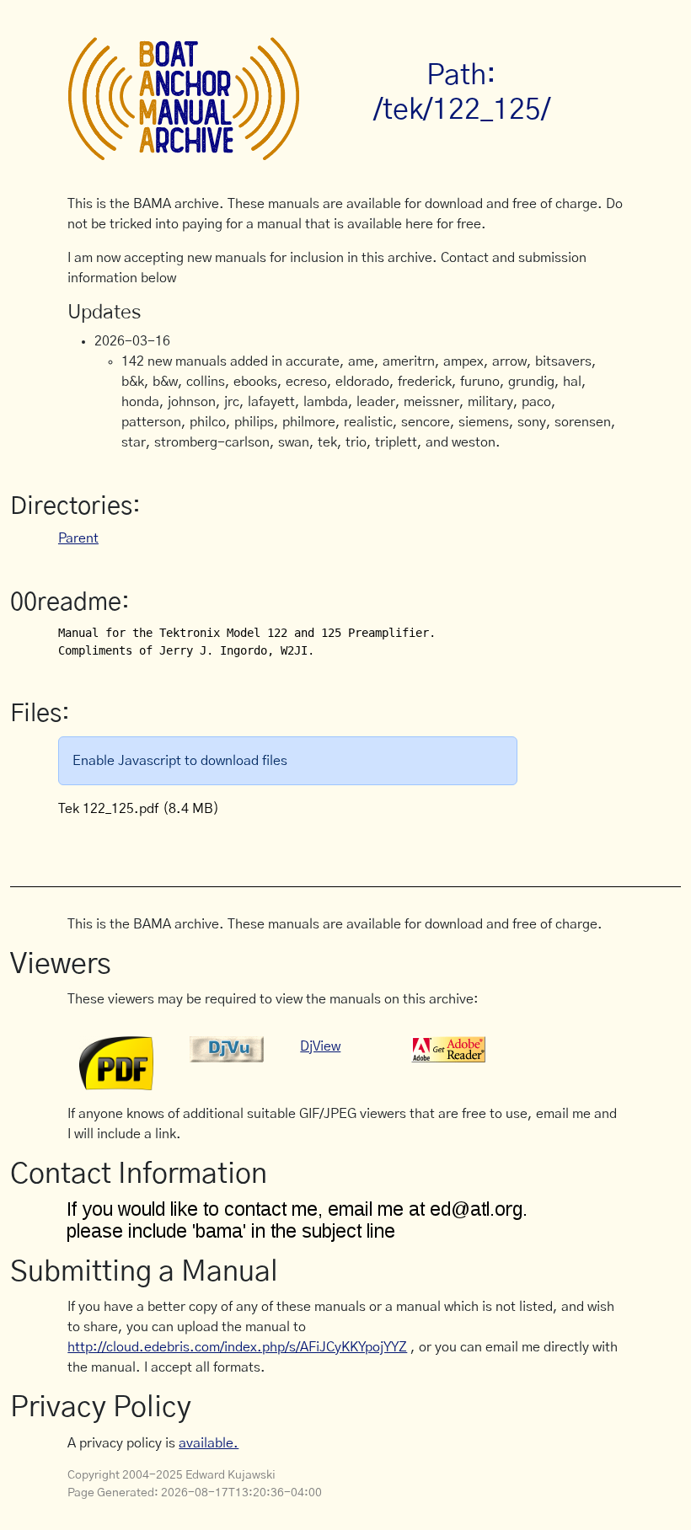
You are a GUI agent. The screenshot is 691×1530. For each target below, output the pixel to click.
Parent (78, 538)
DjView (320, 1046)
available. (208, 1443)
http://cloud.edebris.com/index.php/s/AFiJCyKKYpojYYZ (237, 1347)
